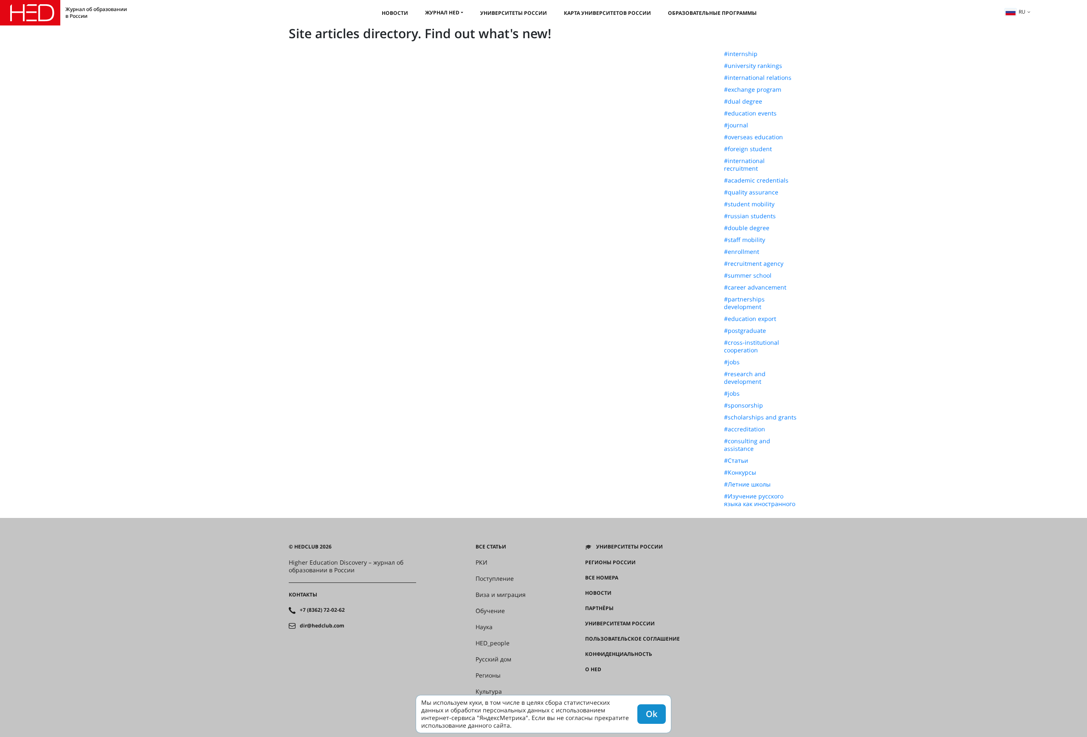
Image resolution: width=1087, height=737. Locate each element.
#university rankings (753, 66)
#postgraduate (745, 331)
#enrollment (741, 252)
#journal (736, 125)
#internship (741, 54)
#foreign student (748, 149)
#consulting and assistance (747, 445)
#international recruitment (744, 164)
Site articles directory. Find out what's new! (420, 33)
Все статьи (491, 546)
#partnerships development (744, 303)
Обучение (490, 611)
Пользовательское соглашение (632, 639)
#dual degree (743, 101)
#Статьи (736, 460)
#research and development (745, 377)
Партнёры (599, 608)
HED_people (493, 643)
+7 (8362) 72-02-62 (322, 610)
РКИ (481, 562)
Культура (489, 691)
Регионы (488, 675)
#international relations (757, 78)
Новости (395, 13)
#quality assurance (751, 192)
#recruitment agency (753, 263)
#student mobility (749, 204)
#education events (750, 113)
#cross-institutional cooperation (751, 346)
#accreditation (744, 429)
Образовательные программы (712, 13)
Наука (484, 627)
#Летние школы (747, 484)
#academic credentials (756, 180)
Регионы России (610, 562)
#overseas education (753, 137)
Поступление (495, 578)
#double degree (746, 228)
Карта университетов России (607, 13)
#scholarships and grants (760, 417)
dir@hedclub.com (322, 625)
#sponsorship (743, 405)
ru (1022, 11)
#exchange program (752, 89)
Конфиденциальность (618, 654)
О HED (593, 669)
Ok (651, 714)
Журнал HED (442, 12)
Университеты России (513, 13)
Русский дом (493, 659)
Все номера (601, 577)
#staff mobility (744, 240)
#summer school (748, 275)
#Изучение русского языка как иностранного (759, 500)
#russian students (750, 216)
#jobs (732, 362)
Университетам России (620, 623)
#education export (750, 319)
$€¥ (589, 684)
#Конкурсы (740, 472)
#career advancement (755, 287)
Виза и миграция (501, 595)
